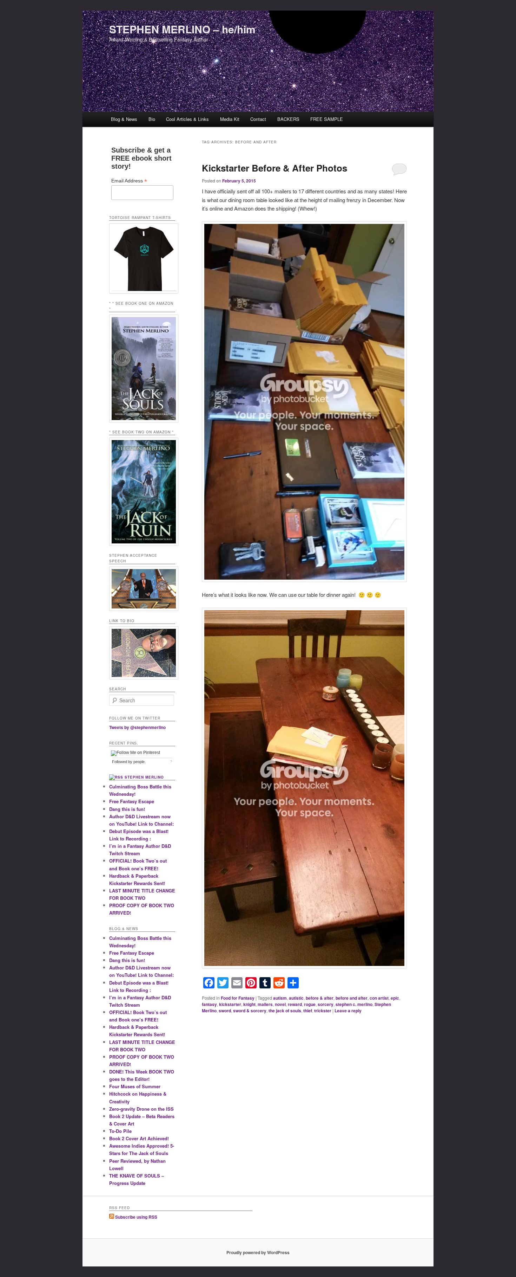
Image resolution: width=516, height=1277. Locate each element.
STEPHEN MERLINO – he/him (182, 29)
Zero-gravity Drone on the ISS (141, 1108)
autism (280, 998)
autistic (296, 998)
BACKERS (288, 119)
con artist (379, 998)
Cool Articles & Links (187, 119)
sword (225, 1010)
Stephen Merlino (144, 777)
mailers (265, 1004)
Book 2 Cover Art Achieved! (139, 1138)
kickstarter (230, 1004)
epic (395, 998)
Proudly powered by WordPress (258, 1252)
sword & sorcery (249, 1010)
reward (295, 1004)
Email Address (129, 181)
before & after (319, 998)
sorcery (325, 1004)
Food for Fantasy (237, 998)
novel (280, 1004)
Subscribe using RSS (135, 1217)
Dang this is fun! (127, 809)
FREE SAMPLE (326, 119)
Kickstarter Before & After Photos (274, 167)
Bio (151, 119)
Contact (258, 119)
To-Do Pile (120, 1131)
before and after (352, 998)
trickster (322, 1010)
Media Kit (229, 119)
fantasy (209, 1004)
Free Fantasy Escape (131, 801)
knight (249, 1004)
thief (307, 1010)
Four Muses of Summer (134, 1086)
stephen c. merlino (354, 1004)
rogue (310, 1004)
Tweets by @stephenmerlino (137, 727)
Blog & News (124, 119)
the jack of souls (285, 1010)
